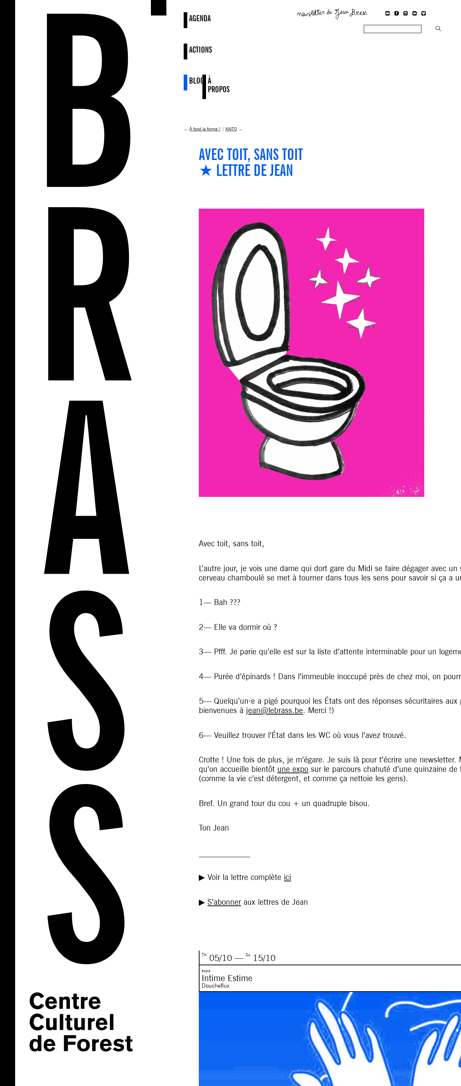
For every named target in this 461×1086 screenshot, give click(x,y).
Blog (190, 80)
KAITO (231, 129)
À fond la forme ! (204, 129)
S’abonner (224, 902)
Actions (190, 49)
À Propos (209, 84)
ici (287, 877)
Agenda (190, 18)
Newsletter (332, 12)
